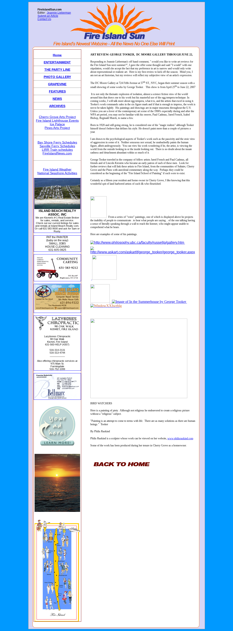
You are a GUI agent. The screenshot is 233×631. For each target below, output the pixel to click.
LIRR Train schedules (57, 149)
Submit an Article (48, 16)
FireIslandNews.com (57, 153)
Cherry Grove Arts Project (57, 117)
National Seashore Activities (57, 173)
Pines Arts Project (57, 128)
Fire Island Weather (57, 169)
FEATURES (57, 91)
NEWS (57, 99)
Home (57, 55)
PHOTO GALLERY (57, 77)
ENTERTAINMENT (57, 62)
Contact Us (44, 19)
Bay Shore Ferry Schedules (57, 142)
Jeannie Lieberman (59, 12)
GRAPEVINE (57, 84)
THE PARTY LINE (57, 69)
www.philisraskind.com (180, 438)
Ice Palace (57, 124)
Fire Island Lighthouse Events (57, 120)
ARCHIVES (57, 106)
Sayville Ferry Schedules (57, 146)
